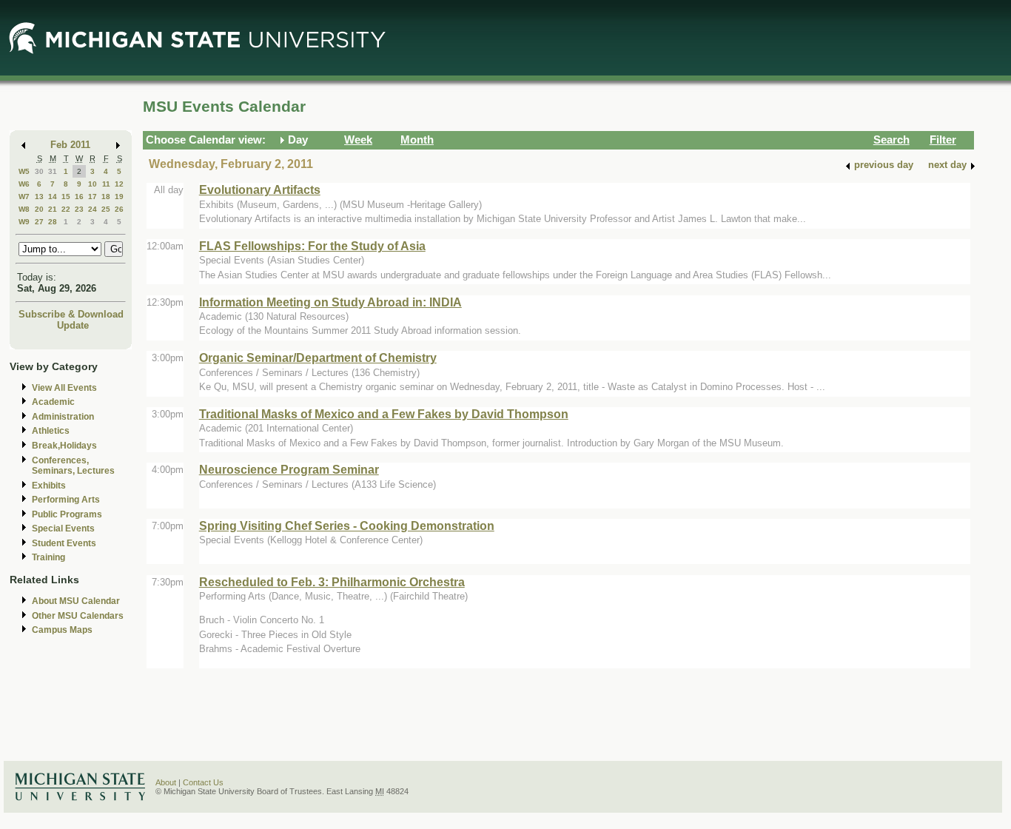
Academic (53, 402)
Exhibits (49, 485)
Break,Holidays (64, 445)
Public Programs (67, 514)
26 (119, 209)
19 (119, 196)
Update (73, 325)
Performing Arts (66, 499)
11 (106, 184)
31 (52, 171)
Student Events (64, 543)
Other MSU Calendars (78, 616)
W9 (24, 222)
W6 (24, 184)
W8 (24, 209)
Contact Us (203, 782)
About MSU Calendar (76, 601)
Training (48, 557)
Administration (63, 417)
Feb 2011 (70, 144)
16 (79, 196)
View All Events (64, 388)
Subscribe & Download (71, 314)
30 (39, 171)
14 (52, 196)
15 (65, 196)
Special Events (63, 528)
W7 (24, 196)
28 (52, 222)
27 (39, 222)
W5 (24, 171)
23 (79, 209)
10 (92, 184)
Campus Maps (62, 630)
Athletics (51, 431)
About (165, 782)
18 (105, 196)
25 (105, 209)
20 (39, 209)
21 (52, 209)
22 (65, 209)
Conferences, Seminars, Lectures (73, 466)
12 (119, 184)
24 (92, 209)
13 (39, 196)
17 (92, 196)
